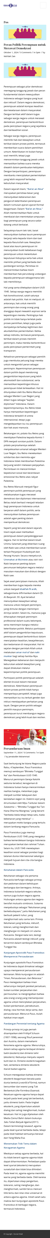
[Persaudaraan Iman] (25, 737)
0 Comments (26, 52)
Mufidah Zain (9, 56)
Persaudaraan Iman (17, 748)
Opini (38, 52)
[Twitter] (44, 1233)
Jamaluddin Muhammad (19, 756)
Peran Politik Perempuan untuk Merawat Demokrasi (25, 46)
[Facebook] (40, 1233)
